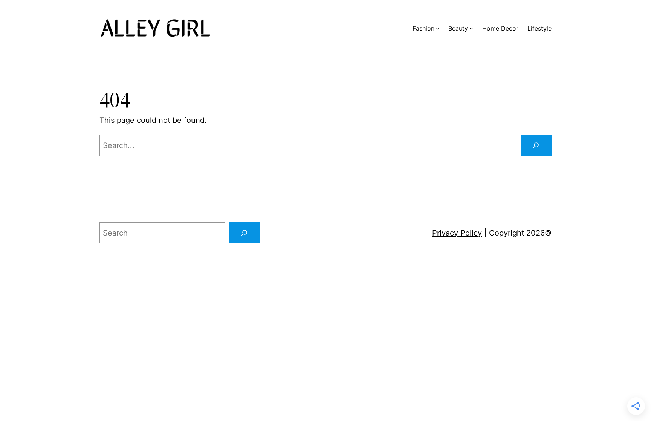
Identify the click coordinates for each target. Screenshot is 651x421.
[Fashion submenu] (438, 28)
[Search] (536, 145)
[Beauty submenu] (471, 28)
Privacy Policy (457, 232)
